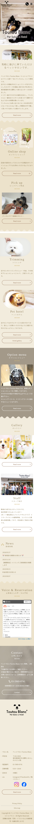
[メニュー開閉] (31, 4)
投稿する (27, 601)
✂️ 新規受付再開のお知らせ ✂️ (13, 555)
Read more (17, 115)
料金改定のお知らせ (9, 572)
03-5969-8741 (18, 681)
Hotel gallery (17, 341)
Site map (17, 808)
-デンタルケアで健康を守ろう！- (13, 216)
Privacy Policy (17, 803)
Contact (17, 692)
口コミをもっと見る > (24, 639)
